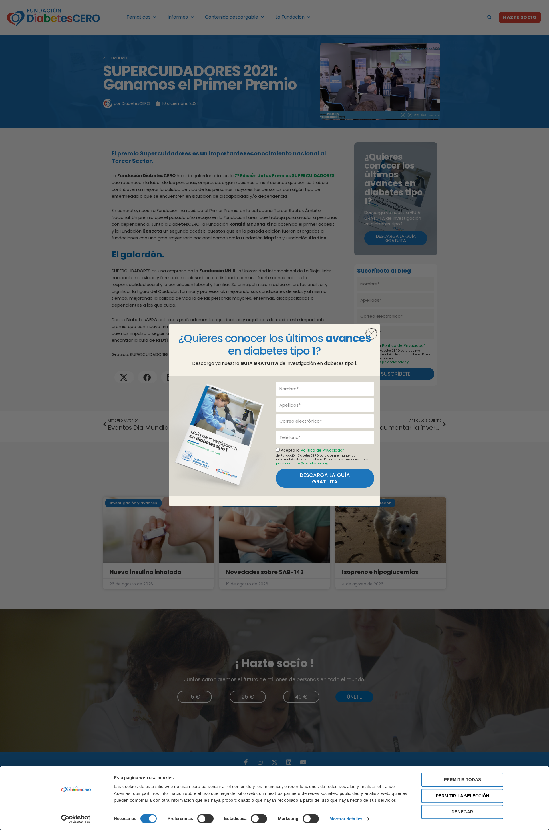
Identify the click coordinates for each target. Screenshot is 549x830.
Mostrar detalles (345, 818)
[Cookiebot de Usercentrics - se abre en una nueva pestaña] (76, 819)
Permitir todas (462, 779)
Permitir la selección (462, 795)
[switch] (205, 818)
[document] (274, 415)
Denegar (462, 811)
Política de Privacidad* (322, 450)
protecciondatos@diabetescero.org (302, 463)
